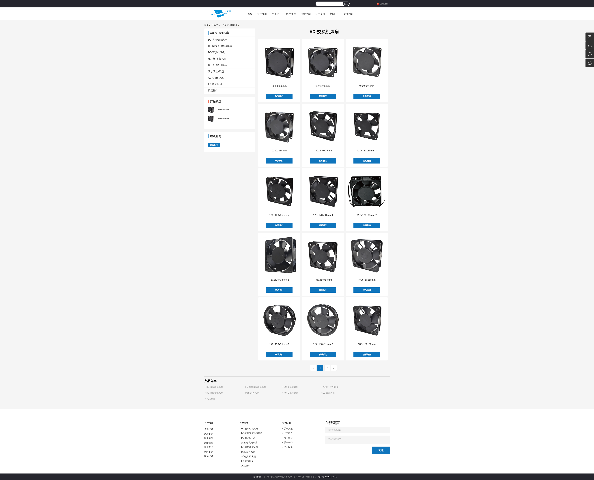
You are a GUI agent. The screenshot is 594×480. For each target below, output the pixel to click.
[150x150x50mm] (366, 255)
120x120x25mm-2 (279, 215)
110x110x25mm (323, 150)
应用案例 (291, 13)
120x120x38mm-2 (367, 215)
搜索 (346, 4)
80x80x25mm (223, 119)
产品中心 (277, 13)
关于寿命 (288, 442)
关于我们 (262, 13)
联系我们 (349, 13)
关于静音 (288, 433)
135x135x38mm (323, 279)
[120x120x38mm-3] (279, 255)
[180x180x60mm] (366, 320)
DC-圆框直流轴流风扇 (220, 46)
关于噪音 (288, 438)
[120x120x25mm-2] (279, 190)
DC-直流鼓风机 (216, 52)
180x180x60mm (367, 344)
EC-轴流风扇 (215, 84)
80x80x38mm (223, 110)
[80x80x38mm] (210, 109)
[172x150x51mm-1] (279, 320)
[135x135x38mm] (322, 255)
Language (384, 4)
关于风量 (288, 428)
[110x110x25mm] (322, 126)
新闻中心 (335, 13)
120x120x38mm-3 (279, 279)
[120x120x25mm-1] (366, 126)
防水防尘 (288, 447)
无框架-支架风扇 (217, 58)
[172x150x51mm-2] (322, 320)
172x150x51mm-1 (279, 344)
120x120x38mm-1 (323, 215)
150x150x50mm (367, 279)
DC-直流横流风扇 (217, 65)
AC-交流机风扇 (230, 25)
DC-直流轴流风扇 (217, 39)
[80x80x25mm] (210, 118)
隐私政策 (257, 477)
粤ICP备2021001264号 (327, 477)
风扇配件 (213, 90)
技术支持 (320, 13)
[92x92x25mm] (366, 61)
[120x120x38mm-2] (366, 190)
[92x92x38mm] (279, 126)
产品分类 (244, 423)
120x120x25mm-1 (367, 150)
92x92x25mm (366, 86)
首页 (250, 13)
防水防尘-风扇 (216, 71)
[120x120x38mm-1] (322, 190)
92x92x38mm (279, 150)
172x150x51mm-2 (323, 344)
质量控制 (306, 13)
